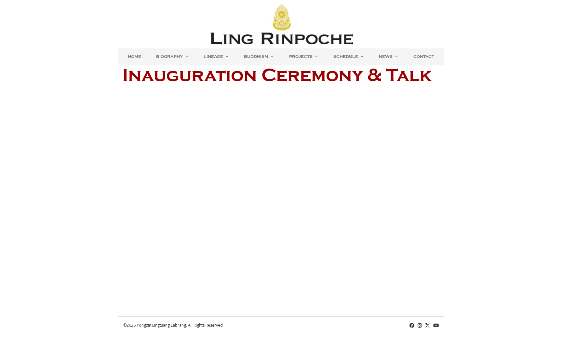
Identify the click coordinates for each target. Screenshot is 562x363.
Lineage (213, 56)
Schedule (345, 56)
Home (134, 56)
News (386, 56)
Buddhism (256, 56)
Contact (423, 56)
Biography (169, 56)
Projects (301, 56)
